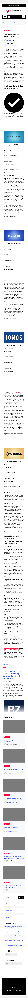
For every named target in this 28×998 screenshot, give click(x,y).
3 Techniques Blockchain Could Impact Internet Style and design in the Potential (13, 857)
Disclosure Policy (9, 913)
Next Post (5, 664)
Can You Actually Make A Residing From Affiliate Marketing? (13, 886)
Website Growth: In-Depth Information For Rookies (11, 828)
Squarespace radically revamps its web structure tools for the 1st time (13, 799)
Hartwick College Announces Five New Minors (13, 740)
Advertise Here (8, 910)
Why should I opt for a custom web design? (13, 770)
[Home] (5, 16)
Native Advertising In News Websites (13, 945)
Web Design (7, 30)
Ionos (16, 392)
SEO (4, 667)
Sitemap (7, 917)
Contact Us (7, 907)
